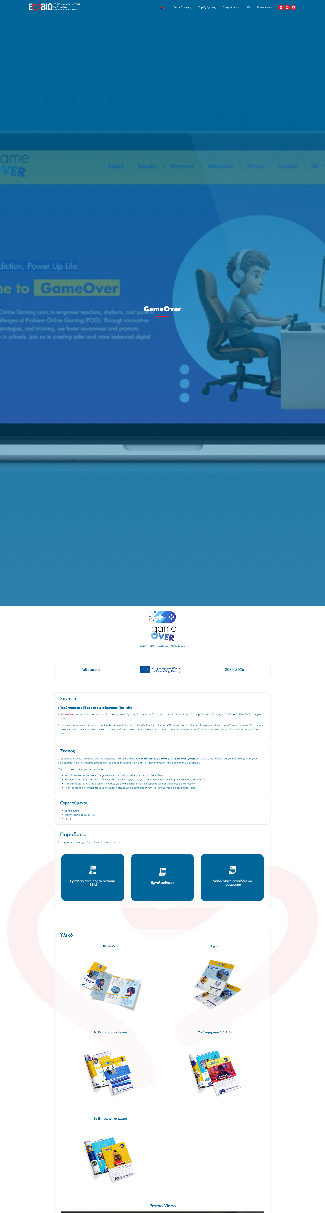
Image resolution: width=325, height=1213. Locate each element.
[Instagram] (287, 7)
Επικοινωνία (264, 7)
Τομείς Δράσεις (207, 7)
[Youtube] (293, 7)
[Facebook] (281, 7)
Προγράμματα (231, 7)
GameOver (67, 714)
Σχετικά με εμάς (183, 7)
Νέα (248, 7)
